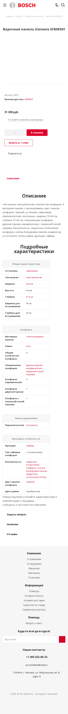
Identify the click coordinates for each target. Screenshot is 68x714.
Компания (34, 553)
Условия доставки (34, 600)
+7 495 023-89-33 (36, 657)
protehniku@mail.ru (37, 665)
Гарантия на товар (34, 605)
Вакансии (34, 568)
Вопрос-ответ (34, 623)
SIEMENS (28, 99)
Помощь (34, 591)
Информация (34, 585)
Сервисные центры (34, 609)
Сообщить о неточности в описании (24, 504)
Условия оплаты (34, 595)
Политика (34, 577)
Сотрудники (34, 563)
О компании (34, 559)
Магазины (34, 572)
